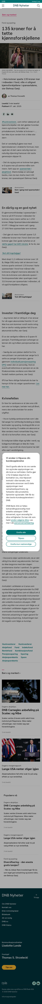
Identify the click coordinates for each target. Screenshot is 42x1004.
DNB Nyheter (21, 5)
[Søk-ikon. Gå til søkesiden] (38, 5)
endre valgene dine (20, 520)
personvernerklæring (24, 523)
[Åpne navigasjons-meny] (3, 5)
